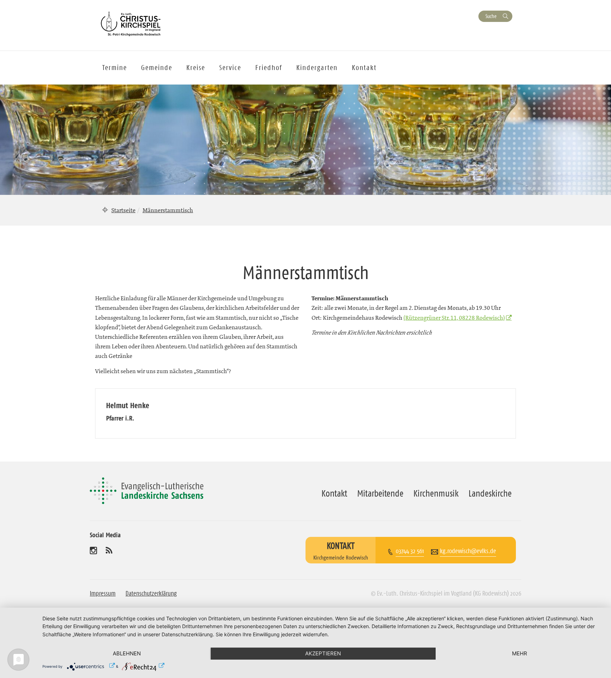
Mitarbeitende (380, 493)
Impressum (103, 593)
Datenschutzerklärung (151, 593)
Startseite (123, 210)
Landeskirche (490, 493)
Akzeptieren (323, 653)
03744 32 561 (410, 551)
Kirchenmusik (436, 493)
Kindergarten (317, 67)
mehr (519, 653)
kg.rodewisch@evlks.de (468, 551)
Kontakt (364, 67)
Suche (490, 16)
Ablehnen (127, 653)
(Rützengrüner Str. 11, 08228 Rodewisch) (454, 317)
